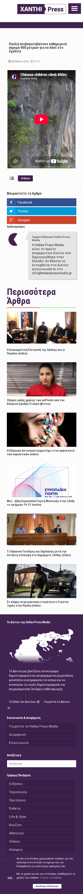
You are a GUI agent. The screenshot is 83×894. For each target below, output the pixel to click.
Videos (25, 178)
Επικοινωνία (19, 743)
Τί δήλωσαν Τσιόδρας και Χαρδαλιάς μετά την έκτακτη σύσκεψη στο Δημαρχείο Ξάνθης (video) (39, 553)
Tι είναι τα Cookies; (51, 877)
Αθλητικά (16, 833)
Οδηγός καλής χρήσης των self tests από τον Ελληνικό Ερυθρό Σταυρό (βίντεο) (35, 402)
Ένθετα (14, 808)
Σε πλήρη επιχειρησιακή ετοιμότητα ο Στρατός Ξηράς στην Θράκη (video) (38, 603)
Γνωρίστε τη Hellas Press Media (33, 726)
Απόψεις (16, 850)
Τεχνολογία (18, 792)
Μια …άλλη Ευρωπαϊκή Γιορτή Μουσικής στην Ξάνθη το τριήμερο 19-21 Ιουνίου (41, 502)
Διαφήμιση (17, 734)
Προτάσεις (17, 800)
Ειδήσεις (16, 784)
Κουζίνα (15, 825)
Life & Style (17, 817)
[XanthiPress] (41, 9)
